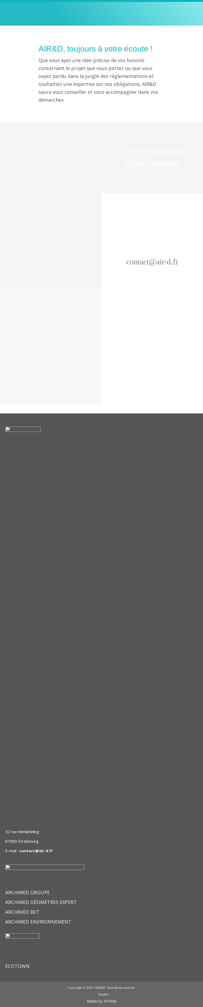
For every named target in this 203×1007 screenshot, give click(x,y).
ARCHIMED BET (22, 912)
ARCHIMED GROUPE (27, 892)
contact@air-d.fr (36, 850)
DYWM (110, 1001)
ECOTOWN (17, 966)
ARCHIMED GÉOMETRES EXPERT (41, 902)
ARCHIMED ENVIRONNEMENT (38, 922)
